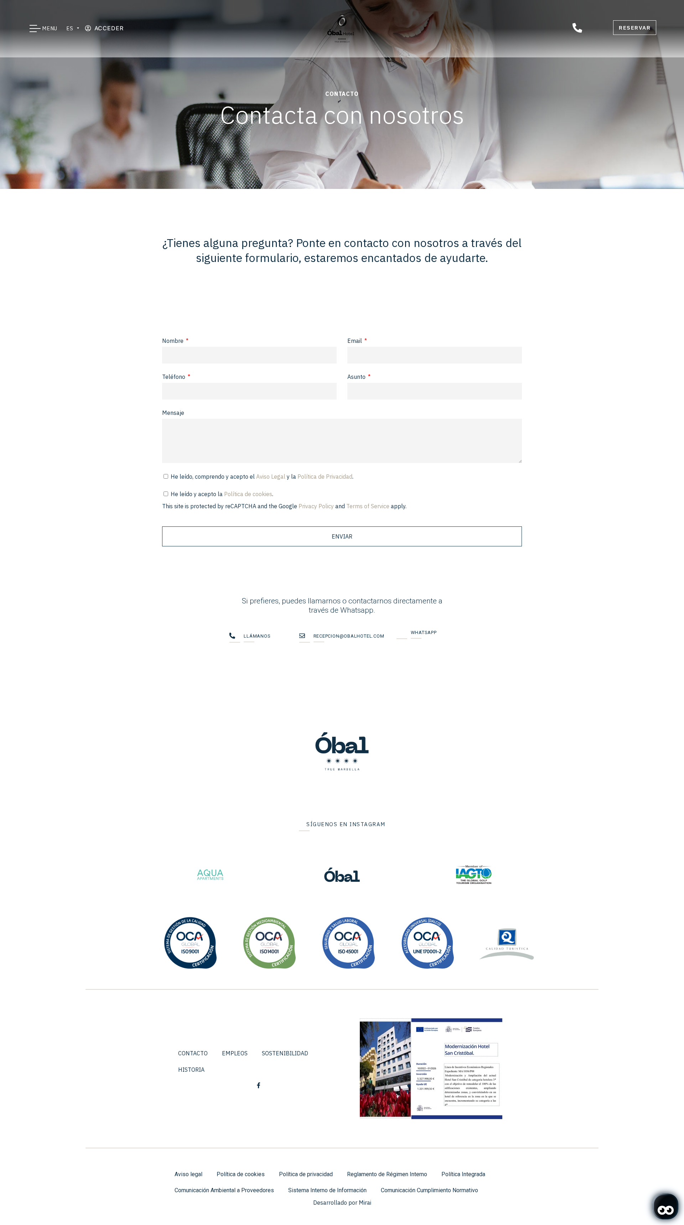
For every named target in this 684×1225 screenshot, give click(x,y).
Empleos (235, 1053)
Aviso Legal (270, 476)
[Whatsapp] (402, 634)
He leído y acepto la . (284, 500)
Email (355, 340)
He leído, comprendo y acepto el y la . (262, 476)
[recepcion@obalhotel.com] (304, 638)
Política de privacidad (306, 1174)
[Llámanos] (234, 638)
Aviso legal (188, 1174)
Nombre (173, 340)
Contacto (193, 1053)
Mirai (365, 1202)
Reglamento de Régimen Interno (387, 1174)
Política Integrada (463, 1174)
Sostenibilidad (285, 1053)
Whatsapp (423, 632)
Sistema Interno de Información (327, 1190)
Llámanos (257, 636)
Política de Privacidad (324, 476)
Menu (50, 28)
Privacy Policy (316, 506)
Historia (191, 1069)
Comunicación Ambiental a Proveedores (224, 1190)
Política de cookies (248, 494)
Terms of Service (367, 506)
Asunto (357, 376)
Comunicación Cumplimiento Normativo (429, 1190)
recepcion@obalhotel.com (349, 636)
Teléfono (174, 376)
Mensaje (173, 412)
